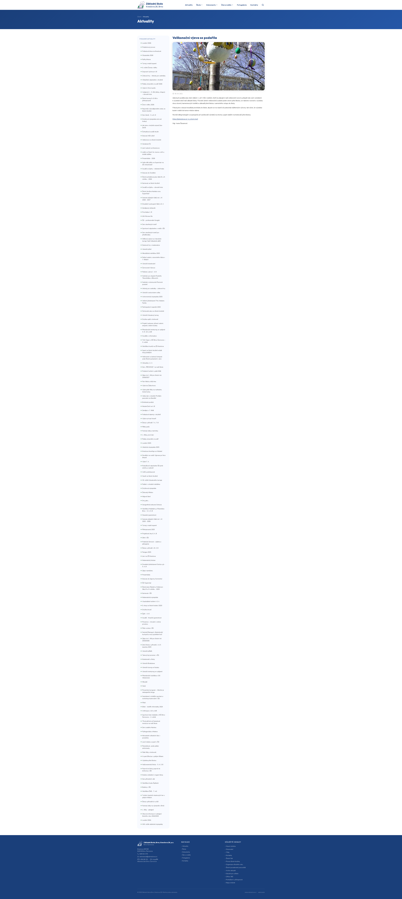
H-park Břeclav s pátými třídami (152, 756)
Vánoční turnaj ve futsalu (150, 667)
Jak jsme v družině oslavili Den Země (152, 126)
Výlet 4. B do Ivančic (149, 88)
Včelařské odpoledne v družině (152, 80)
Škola (198, 5)
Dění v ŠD (145, 538)
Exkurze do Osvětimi (149, 173)
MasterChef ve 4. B (148, 406)
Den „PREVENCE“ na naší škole (152, 367)
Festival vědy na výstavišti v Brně (153, 806)
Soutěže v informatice (149, 336)
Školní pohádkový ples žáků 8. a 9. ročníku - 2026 (153, 178)
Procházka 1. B (147, 212)
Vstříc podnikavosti (148, 472)
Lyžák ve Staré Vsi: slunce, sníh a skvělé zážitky (153, 153)
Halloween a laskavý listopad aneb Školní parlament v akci (152, 358)
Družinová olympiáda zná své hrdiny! (152, 120)
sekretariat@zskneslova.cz (148, 857)
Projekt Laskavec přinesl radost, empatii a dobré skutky (152, 324)
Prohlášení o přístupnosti (234, 880)
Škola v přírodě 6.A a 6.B (150, 802)
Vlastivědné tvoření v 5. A (150, 601)
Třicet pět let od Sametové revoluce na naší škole (151, 722)
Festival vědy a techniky (150, 431)
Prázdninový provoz (148, 47)
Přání (144, 703)
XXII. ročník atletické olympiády (152, 824)
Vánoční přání (146, 249)
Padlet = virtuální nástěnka (151, 484)
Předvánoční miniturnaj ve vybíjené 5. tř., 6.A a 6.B (153, 331)
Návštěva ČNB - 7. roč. (149, 791)
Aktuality (189, 5)
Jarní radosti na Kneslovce (151, 148)
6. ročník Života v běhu (149, 68)
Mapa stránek (230, 883)
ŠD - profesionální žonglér (151, 220)
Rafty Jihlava (146, 59)
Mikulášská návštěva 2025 (151, 253)
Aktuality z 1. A (147, 363)
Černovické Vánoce (148, 268)
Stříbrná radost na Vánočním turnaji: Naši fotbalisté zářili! (151, 240)
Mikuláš (144, 682)
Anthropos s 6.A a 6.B (149, 711)
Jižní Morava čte (147, 216)
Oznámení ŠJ (146, 144)
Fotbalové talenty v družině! (151, 415)
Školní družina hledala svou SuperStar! (151, 192)
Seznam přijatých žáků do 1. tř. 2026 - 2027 (152, 199)
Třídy (227, 852)
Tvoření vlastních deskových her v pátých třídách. (153, 796)
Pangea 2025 (146, 552)
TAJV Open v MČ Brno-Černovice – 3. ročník (153, 341)
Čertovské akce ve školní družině (153, 311)
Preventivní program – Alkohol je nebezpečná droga (153, 691)
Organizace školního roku (234, 864)
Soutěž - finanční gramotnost (151, 618)
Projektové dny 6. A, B (149, 534)
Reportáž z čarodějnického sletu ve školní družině (153, 110)
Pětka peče (145, 427)
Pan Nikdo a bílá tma (149, 382)
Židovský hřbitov (147, 492)
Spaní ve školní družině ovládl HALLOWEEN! (152, 351)
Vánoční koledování (148, 264)
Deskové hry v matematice (151, 245)
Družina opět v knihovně (150, 319)
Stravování (229, 849)
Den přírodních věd (148, 779)
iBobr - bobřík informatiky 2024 (152, 707)
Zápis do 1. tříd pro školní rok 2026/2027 (152, 376)
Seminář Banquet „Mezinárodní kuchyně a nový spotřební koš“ (152, 633)
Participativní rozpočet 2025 (151, 307)
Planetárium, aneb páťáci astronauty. (150, 747)
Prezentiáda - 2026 (148, 158)
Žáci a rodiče (226, 5)
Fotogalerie (242, 5)
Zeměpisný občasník (148, 208)
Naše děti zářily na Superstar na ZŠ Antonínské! (153, 164)
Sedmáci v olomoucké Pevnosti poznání (152, 283)
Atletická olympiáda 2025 (150, 447)
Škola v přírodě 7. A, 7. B (150, 423)
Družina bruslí (146, 610)
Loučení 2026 (146, 43)
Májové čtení (146, 497)
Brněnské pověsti (148, 402)
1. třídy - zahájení (148, 810)
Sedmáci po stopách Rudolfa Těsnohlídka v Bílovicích (151, 277)
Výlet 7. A (145, 462)
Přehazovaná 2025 (148, 530)
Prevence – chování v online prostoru (151, 623)
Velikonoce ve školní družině (151, 140)
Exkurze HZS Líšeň (148, 136)
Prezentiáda (146, 575)
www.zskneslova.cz (250, 892)
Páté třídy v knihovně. (149, 752)
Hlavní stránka (231, 846)
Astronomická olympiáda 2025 (152, 297)
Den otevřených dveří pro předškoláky (150, 234)
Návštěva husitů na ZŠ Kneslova (153, 346)
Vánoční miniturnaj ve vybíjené (152, 672)
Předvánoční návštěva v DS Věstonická (151, 677)
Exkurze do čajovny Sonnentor (152, 579)
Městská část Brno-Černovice (147, 861)
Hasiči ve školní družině (150, 476)
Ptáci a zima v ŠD (148, 628)
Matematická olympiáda (150, 597)
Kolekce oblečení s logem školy (152, 775)
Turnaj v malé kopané (149, 64)
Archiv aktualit (231, 871)
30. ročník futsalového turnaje (152, 480)
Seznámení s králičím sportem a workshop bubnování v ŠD (152, 697)
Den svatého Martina (149, 727)
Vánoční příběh (147, 651)
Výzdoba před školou (149, 760)
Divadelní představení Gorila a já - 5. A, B (153, 565)
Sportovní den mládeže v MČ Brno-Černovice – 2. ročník (153, 716)
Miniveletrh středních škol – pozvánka (151, 737)
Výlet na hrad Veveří (149, 419)
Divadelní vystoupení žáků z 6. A (153, 204)
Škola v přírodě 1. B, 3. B (150, 548)
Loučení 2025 (146, 443)
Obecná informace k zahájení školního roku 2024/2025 (152, 815)
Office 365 (229, 877)
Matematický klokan (148, 560)
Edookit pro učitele (232, 874)
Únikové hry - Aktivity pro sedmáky (153, 76)
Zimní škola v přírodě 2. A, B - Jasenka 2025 (152, 646)
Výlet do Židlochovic (149, 386)
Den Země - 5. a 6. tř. (149, 115)
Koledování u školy (148, 659)
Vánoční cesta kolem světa (151, 293)
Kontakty (254, 5)
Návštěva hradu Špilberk (150, 783)
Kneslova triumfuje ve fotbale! (152, 451)
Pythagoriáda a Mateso (150, 732)
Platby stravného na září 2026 (152, 84)
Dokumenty (211, 5)
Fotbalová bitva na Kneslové (151, 51)
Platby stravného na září (150, 439)
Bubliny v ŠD (146, 787)
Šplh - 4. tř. (146, 614)
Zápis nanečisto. (147, 571)
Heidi (144, 686)
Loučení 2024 (146, 820)
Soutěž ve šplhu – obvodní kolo (152, 187)
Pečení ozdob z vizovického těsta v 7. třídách (153, 258)
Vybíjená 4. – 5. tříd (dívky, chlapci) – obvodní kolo (153, 93)
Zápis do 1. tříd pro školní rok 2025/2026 (152, 640)
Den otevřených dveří (149, 224)
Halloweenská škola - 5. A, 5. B (152, 765)
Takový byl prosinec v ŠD (150, 655)
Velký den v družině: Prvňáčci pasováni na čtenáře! (151, 397)
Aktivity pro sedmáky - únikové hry (153, 289)
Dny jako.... (145, 501)
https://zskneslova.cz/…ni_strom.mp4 (185, 119)
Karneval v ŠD (147, 593)
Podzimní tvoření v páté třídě (151, 371)
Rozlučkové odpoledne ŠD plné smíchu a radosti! (152, 467)
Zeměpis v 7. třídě (148, 410)
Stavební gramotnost (149, 515)
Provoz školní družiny (233, 861)
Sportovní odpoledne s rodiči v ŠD (153, 228)
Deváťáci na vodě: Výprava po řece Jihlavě (154, 456)
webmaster (261, 892)
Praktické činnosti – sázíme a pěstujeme (151, 543)
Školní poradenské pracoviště (236, 868)
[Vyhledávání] (263, 5)
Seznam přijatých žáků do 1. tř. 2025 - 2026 (152, 520)
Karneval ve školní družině (151, 183)
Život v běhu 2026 (148, 105)
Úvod (139, 17)
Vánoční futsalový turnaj (150, 315)
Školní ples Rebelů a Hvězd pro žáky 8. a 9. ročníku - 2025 (152, 588)
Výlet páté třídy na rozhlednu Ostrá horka (152, 391)
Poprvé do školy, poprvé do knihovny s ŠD (151, 770)
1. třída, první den (148, 435)
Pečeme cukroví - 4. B (149, 272)
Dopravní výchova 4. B (149, 72)
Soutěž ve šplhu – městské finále (153, 169)
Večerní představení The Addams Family (153, 302)
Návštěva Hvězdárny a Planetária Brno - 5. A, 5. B (153, 510)
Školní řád (229, 858)
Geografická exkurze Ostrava (152, 505)
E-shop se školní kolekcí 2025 (152, 606)
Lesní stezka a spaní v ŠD (150, 742)
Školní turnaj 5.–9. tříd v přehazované (150, 99)
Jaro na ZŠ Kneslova (149, 556)
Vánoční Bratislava (148, 663)
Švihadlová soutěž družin (150, 132)
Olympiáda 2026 (147, 55)
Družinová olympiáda (149, 488)
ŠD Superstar (146, 583)
